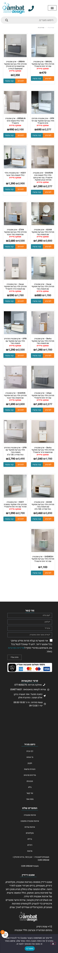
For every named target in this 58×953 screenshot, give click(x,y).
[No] (53, 943)
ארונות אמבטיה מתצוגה (30, 821)
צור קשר (29, 793)
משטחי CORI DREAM (30, 866)
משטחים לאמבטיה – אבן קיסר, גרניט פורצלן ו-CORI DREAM (30, 858)
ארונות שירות (30, 827)
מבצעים (30, 781)
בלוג (30, 787)
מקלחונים (30, 833)
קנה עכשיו (37, 78)
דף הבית (29, 751)
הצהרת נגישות (29, 769)
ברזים (30, 839)
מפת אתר (29, 799)
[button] (52, 7)
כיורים (29, 845)
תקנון (30, 763)
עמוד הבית (51, 28)
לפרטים (48, 78)
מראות (29, 851)
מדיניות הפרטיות (16, 648)
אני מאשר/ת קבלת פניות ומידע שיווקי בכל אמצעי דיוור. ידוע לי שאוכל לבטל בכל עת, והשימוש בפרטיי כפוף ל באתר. (30, 646)
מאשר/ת (29, 948)
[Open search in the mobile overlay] (29, 20)
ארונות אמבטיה (30, 815)
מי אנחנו (29, 757)
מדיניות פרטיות (30, 775)
